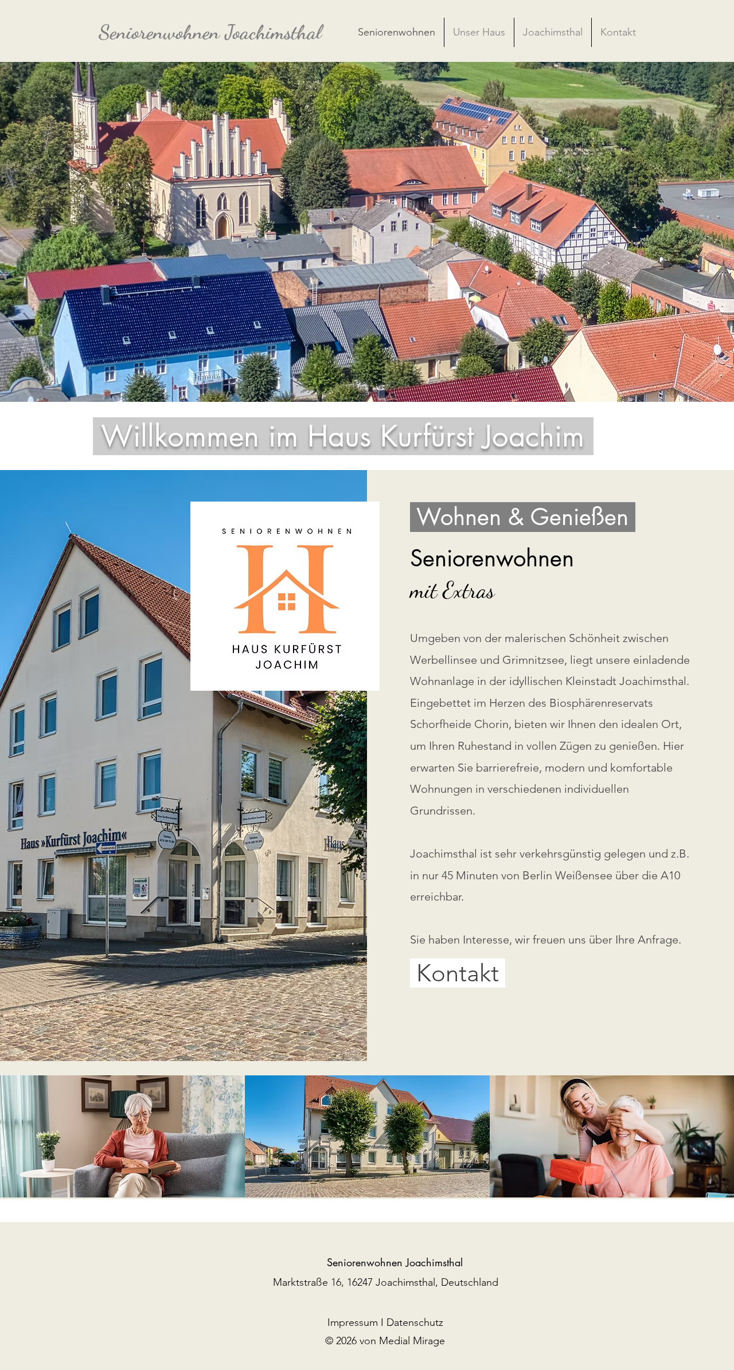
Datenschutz (414, 1322)
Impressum (352, 1322)
